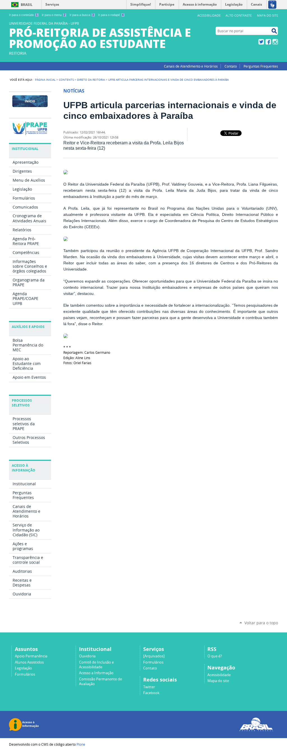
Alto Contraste (239, 15)
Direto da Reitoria (91, 80)
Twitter (261, 42)
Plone (81, 744)
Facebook (268, 42)
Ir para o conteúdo (23, 15)
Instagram (275, 42)
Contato (230, 66)
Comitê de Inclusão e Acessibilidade (96, 664)
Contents (66, 80)
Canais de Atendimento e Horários (191, 66)
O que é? (214, 656)
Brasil (27, 4)
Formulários (25, 674)
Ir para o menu (53, 15)
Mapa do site (267, 15)
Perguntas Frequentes (261, 66)
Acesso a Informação (96, 673)
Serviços (52, 4)
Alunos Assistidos (29, 662)
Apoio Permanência (31, 656)
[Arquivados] (154, 656)
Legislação (23, 668)
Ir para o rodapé (111, 15)
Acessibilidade (209, 15)
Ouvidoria (87, 656)
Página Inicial (45, 80)
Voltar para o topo (261, 622)
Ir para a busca (82, 15)
